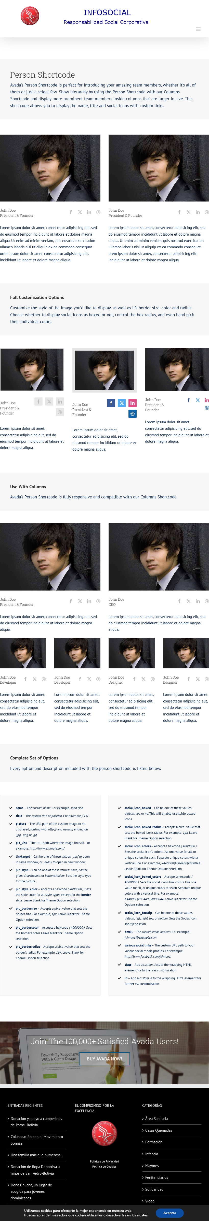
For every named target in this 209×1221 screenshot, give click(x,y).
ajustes (142, 1215)
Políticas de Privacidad (104, 1161)
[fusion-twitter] (80, 212)
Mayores (152, 1165)
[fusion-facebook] (71, 212)
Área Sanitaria (156, 1118)
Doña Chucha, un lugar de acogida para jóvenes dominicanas (31, 1191)
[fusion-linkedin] (89, 212)
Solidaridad (154, 1189)
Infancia (151, 1154)
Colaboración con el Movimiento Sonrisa (37, 1139)
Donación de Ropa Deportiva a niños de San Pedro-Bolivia (35, 1169)
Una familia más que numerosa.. (36, 1155)
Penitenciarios (156, 1177)
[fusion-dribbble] (98, 212)
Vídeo (149, 1201)
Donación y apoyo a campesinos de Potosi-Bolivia (36, 1121)
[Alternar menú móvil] (198, 29)
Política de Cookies (104, 1166)
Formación (153, 1142)
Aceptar (169, 1213)
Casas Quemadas (158, 1130)
